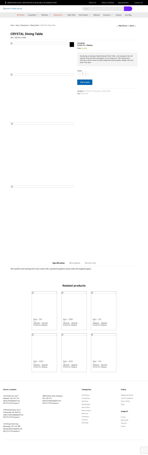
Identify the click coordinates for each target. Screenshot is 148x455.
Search (128, 8)
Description (74, 263)
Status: (79, 48)
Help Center (124, 420)
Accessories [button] (106, 15)
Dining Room (97, 91)
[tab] (58, 264)
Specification (58, 263)
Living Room (86, 398)
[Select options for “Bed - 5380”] (68, 314)
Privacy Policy (125, 401)
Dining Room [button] (58, 15)
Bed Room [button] (44, 15)
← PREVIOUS (121, 26)
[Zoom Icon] (72, 44)
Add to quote (85, 82)
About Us (92, 2)
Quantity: (79, 70)
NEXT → (132, 26)
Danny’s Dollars (108, 2)
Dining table (84, 93)
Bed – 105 (97, 361)
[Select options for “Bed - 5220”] (68, 356)
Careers (123, 426)
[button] (49, 314)
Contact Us (139, 2)
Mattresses (97, 15)
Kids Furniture (86, 410)
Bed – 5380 (68, 319)
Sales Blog (128, 15)
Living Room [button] (32, 15)
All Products (20, 15)
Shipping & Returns (127, 395)
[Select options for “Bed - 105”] (98, 356)
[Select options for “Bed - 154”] (39, 314)
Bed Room (85, 401)
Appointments (123, 2)
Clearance (119, 15)
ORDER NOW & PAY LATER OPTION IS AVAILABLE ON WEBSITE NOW (32, 3)
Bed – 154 (37, 319)
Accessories (85, 416)
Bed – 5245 (38, 361)
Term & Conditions (127, 398)
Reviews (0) (90, 263)
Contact (123, 417)
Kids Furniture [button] (83, 15)
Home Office (72, 15)
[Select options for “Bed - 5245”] (39, 356)
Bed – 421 (97, 319)
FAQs (122, 404)
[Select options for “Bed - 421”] (98, 314)
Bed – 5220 (68, 361)
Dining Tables (106, 91)
